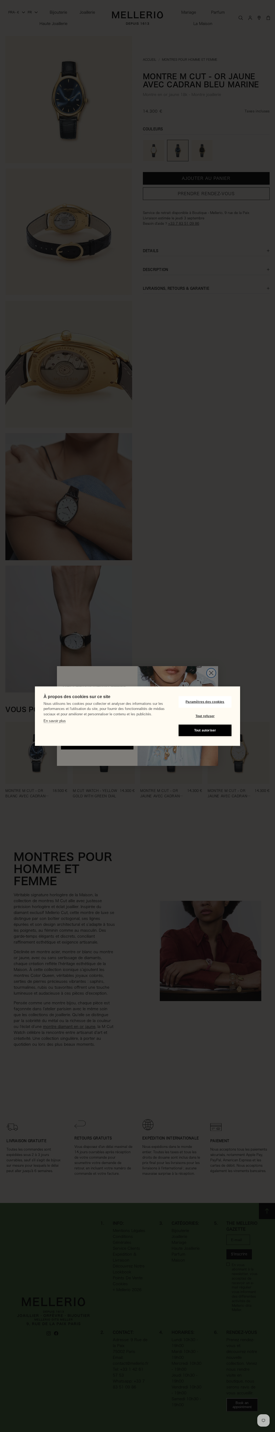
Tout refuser (205, 716)
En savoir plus (55, 721)
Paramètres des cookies (205, 702)
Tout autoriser (205, 730)
